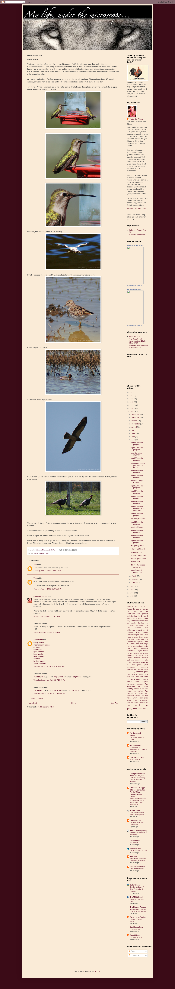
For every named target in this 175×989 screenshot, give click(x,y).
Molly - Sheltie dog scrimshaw (138, 566)
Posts (132, 951)
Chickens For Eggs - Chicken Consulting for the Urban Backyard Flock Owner (138, 792)
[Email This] (64, 550)
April (133, 440)
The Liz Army (135, 811)
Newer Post (32, 703)
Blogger (97, 971)
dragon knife (138, 635)
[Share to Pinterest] (75, 550)
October (135, 421)
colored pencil (142, 630)
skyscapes (131, 684)
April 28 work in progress (137, 459)
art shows (144, 609)
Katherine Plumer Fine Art (135, 245)
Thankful (139, 684)
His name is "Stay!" (136, 937)
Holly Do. (133, 857)
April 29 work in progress (137, 449)
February (135, 579)
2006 (132, 593)
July (133, 430)
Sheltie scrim (133, 682)
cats (133, 625)
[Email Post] (60, 550)
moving (137, 660)
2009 (132, 411)
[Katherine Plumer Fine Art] (135, 283)
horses (135, 655)
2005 (132, 596)
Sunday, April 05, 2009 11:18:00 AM (46, 616)
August (134, 427)
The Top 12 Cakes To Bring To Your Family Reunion (137, 889)
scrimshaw (133, 679)
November (136, 417)
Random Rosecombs (137, 235)
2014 (132, 396)
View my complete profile (136, 208)
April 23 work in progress (137, 497)
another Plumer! (137, 527)
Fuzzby (129, 646)
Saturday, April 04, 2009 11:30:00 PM (47, 571)
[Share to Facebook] (72, 550)
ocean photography (133, 662)
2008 (132, 586)
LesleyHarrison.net (137, 774)
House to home (135, 759)
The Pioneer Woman (138, 907)
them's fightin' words (138, 559)
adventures (144, 607)
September (136, 424)
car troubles (131, 623)
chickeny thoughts (138, 519)
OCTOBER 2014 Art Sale (138, 851)
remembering (135, 849)
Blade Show (132, 618)
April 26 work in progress (137, 476)
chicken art (141, 628)
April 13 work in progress (137, 536)
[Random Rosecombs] (135, 323)
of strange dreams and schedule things (138, 465)
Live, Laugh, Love (137, 757)
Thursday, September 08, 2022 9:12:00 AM (49, 694)
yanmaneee (38, 639)
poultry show (143, 669)
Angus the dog (133, 609)
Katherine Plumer (40, 596)
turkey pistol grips (140, 698)
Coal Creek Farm (136, 927)
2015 (132, 392)
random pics (44, 553)
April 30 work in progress (137, 443)
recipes (134, 674)
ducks (138, 639)
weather (145, 700)
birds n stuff (135, 562)
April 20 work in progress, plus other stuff (137, 508)
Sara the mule (142, 676)
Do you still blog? (135, 929)
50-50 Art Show (133, 607)
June (134, 433)
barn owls (131, 611)
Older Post (114, 703)
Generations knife (140, 646)
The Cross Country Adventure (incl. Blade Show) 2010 (137, 341)
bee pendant (143, 614)
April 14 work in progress (137, 531)
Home (73, 703)
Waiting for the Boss (134, 700)
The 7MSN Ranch (136, 897)
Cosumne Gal (135, 820)
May (133, 437)
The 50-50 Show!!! (138, 549)
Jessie (141, 655)
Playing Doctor (136, 745)
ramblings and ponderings (136, 571)
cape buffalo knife (141, 620)
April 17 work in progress (137, 523)
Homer (129, 655)
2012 (132, 402)
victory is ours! (136, 552)
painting (139, 665)
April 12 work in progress (137, 542)
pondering (144, 667)
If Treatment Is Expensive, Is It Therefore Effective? (138, 749)
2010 (132, 408)
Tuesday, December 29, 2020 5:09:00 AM (48, 666)
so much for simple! (138, 555)
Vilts (35, 565)
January (135, 583)
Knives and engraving (138, 831)
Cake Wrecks (135, 885)
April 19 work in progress (137, 514)
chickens (131, 630)
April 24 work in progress (137, 492)
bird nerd (37, 553)
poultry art (131, 669)
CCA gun (138, 625)
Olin (143, 662)
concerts (130, 632)
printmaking (131, 672)
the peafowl (138, 691)
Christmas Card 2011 (137, 869)
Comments (134, 955)
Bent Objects (135, 935)
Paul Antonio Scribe (137, 867)
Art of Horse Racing (137, 917)
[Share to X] (70, 550)
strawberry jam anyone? (136, 454)
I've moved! (134, 842)
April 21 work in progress (137, 502)
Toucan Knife (139, 695)
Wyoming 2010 (134, 336)
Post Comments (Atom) (46, 707)
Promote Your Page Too (135, 285)
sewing (145, 679)
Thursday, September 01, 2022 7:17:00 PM (49, 680)
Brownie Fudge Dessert (137, 482)
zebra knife (142, 709)
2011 (132, 405)
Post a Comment (37, 698)
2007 (132, 590)
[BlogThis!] (67, 550)
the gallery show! (137, 546)
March (134, 576)
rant (128, 674)
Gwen (145, 651)
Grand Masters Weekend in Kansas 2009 (138, 347)
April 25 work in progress (137, 487)
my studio (144, 660)
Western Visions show (135, 702)
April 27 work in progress (137, 471)
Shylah (145, 682)
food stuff (139, 644)
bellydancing (132, 616)
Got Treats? (132, 648)
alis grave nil (135, 841)
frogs (146, 644)
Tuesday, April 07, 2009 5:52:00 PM (46, 632)
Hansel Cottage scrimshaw (137, 653)
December (136, 414)
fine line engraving (137, 641)
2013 (132, 399)
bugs (140, 618)
